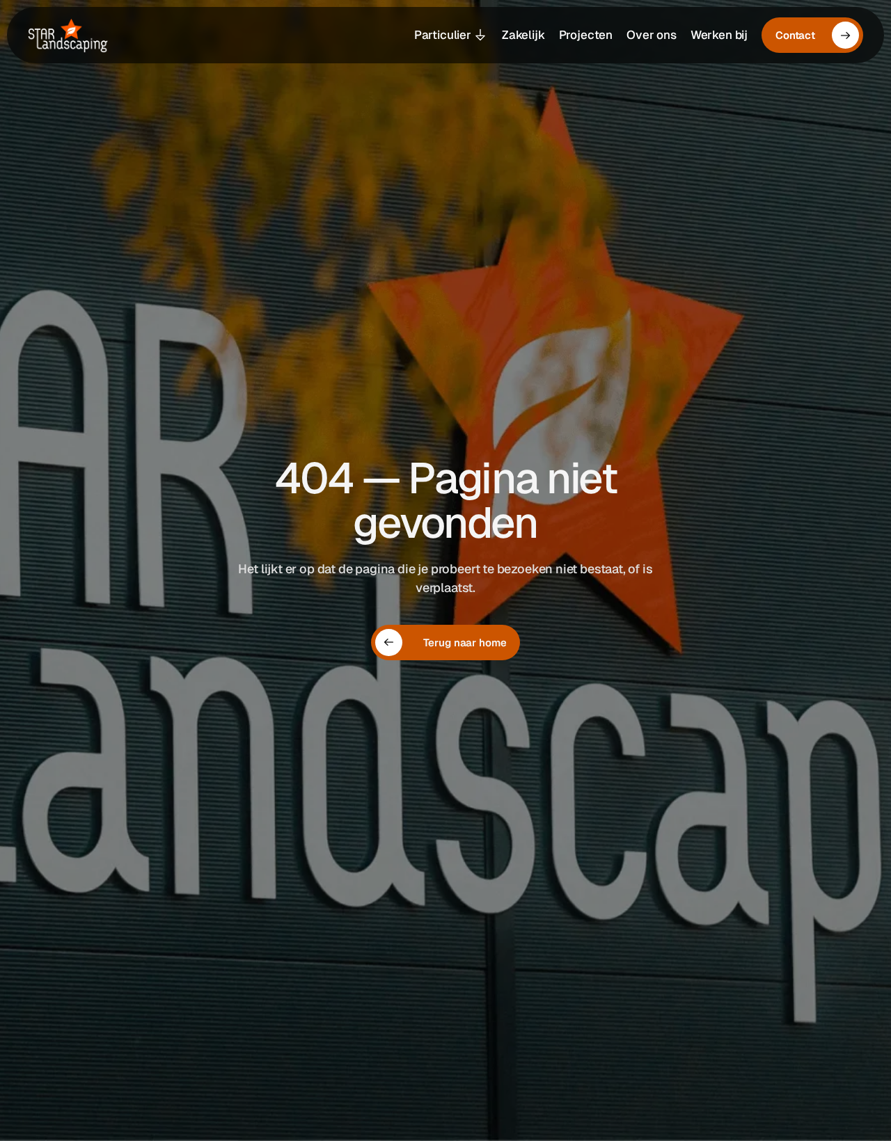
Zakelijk (523, 34)
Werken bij (719, 34)
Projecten (586, 34)
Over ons (651, 34)
